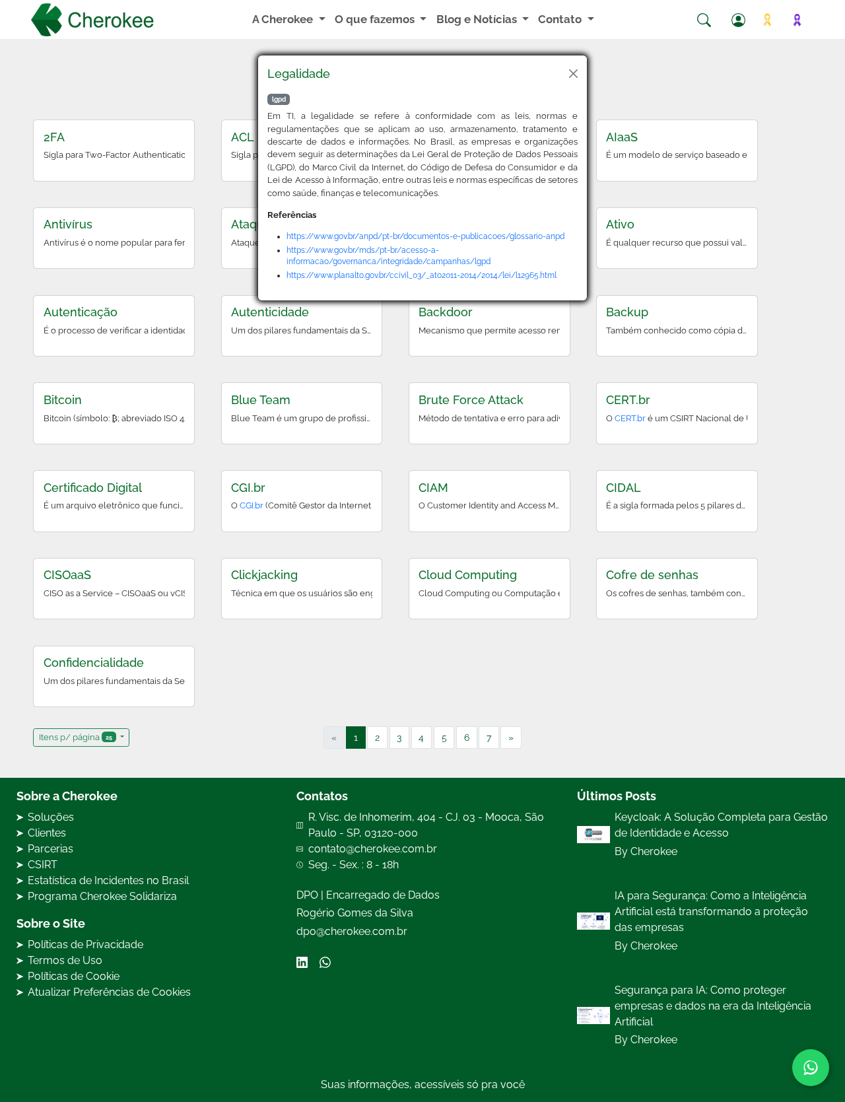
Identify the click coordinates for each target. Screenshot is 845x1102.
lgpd (279, 99)
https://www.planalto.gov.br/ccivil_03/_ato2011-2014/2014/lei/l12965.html (422, 275)
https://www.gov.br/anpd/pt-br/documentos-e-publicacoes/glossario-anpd (425, 236)
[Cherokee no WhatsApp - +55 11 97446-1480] (810, 1067)
